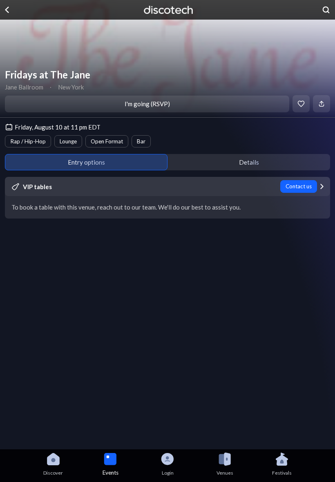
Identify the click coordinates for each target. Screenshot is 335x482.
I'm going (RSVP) (147, 103)
